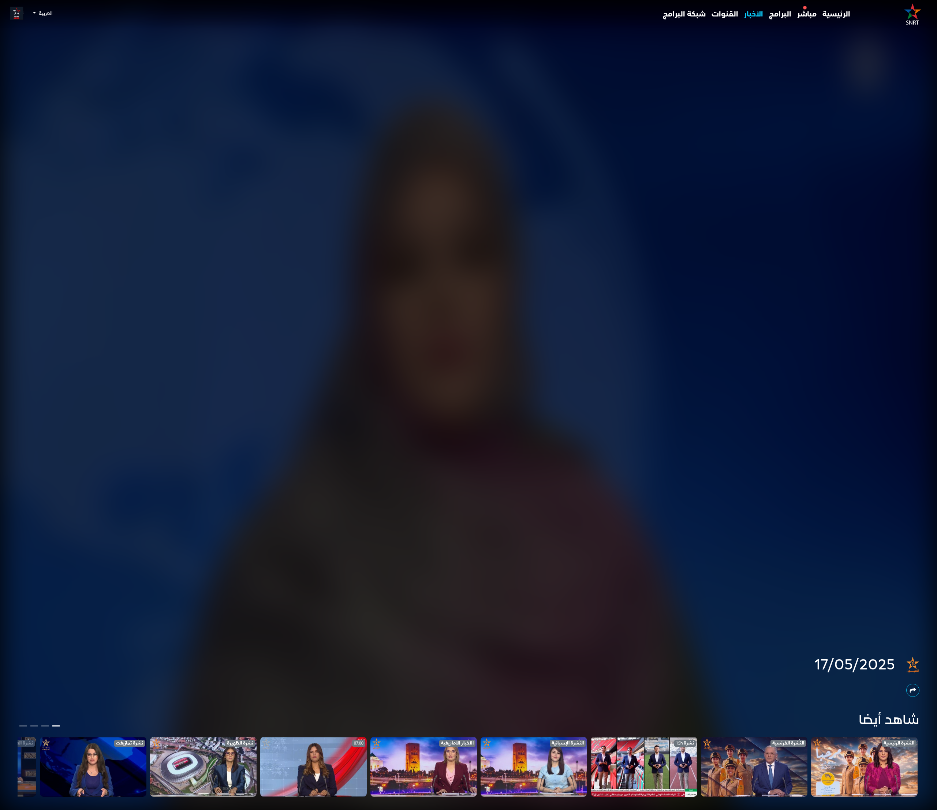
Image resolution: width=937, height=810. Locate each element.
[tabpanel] (864, 767)
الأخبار (753, 14)
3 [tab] (34, 726)
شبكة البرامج (684, 14)
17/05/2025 (854, 665)
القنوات (725, 14)
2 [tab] (45, 726)
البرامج (780, 14)
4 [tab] (23, 726)
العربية (44, 13)
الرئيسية (836, 14)
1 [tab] (56, 726)
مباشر (807, 14)
